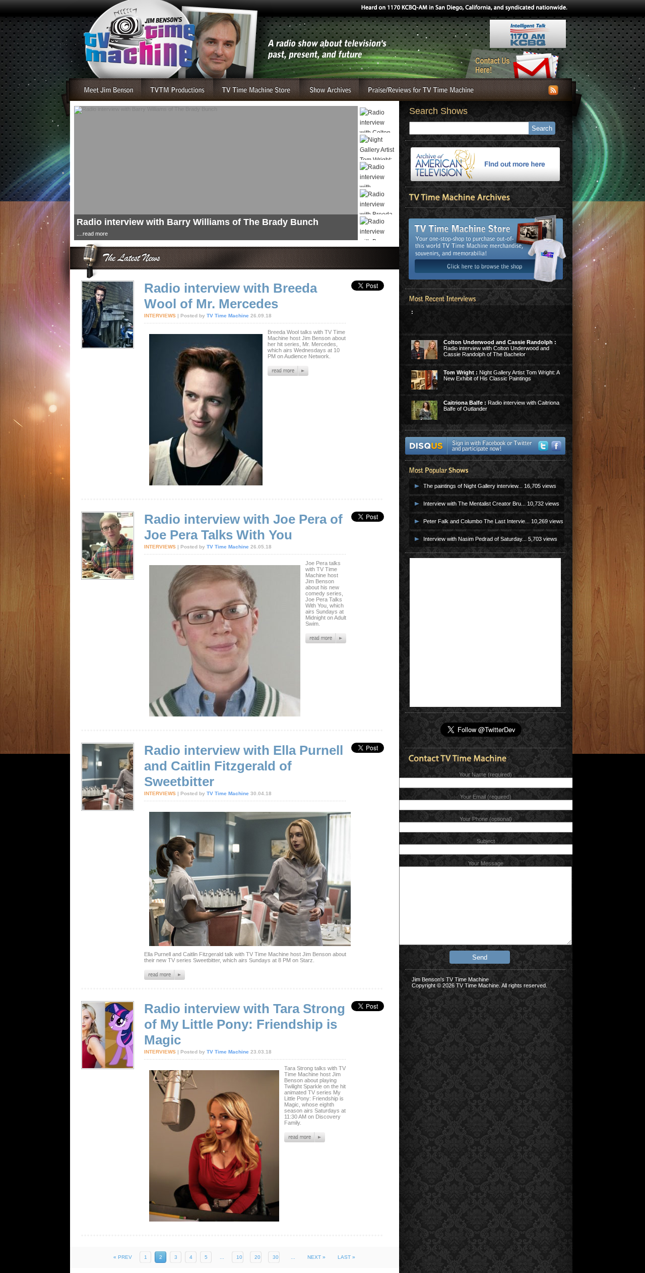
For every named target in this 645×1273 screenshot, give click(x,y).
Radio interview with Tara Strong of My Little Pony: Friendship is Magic (244, 1024)
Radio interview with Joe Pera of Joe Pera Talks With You (243, 527)
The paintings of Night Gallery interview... (473, 486)
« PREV (122, 1257)
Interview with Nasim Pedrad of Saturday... (475, 539)
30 (276, 1257)
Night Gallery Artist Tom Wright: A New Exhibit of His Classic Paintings (501, 375)
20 (257, 1257)
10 (239, 1257)
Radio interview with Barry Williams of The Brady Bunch (197, 213)
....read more (92, 225)
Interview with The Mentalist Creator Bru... (474, 504)
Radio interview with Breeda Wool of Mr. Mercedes (230, 296)
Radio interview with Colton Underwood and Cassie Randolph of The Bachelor (499, 348)
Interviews (160, 315)
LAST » (346, 1257)
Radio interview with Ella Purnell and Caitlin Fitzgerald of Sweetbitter (243, 766)
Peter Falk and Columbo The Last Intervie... (476, 521)
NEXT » (316, 1257)
